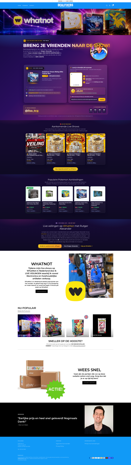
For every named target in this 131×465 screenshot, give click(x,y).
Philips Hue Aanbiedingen (92, 443)
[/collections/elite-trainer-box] (65, 22)
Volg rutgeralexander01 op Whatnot (65, 169)
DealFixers (30, 457)
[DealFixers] (65, 5)
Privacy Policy (60, 446)
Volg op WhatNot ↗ (86, 246)
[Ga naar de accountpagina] (109, 5)
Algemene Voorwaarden (63, 443)
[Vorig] (52, 1)
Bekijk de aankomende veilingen (50, 246)
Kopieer (102, 99)
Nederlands (20, 455)
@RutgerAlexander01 (79, 346)
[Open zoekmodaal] (106, 5)
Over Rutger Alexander (71, 246)
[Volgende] (78, 1)
